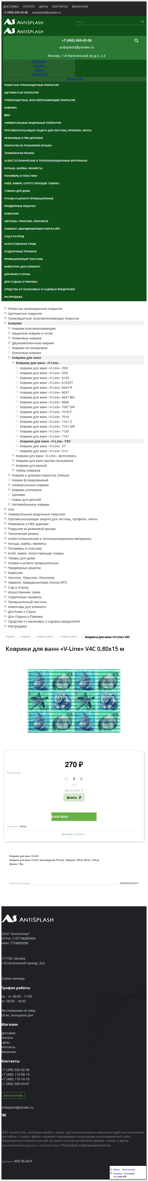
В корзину (59, 817)
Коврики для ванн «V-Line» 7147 (44, 436)
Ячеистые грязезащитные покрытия (35, 308)
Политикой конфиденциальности (86, 1145)
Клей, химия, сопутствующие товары (36, 553)
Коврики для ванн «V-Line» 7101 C (46, 421)
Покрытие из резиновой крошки (32, 528)
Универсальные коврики (30, 485)
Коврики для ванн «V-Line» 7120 (44, 431)
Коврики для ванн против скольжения (44, 460)
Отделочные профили (25, 597)
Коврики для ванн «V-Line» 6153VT (46, 382)
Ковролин (15, 572)
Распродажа (17, 626)
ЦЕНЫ (43, 6)
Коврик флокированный (30, 480)
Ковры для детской (26, 499)
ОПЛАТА (29, 6)
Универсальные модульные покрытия (36, 514)
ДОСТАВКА (11, 6)
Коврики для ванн (26, 357)
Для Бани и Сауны (22, 611)
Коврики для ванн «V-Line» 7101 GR (47, 426)
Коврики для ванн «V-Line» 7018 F (46, 411)
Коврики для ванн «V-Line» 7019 (44, 416)
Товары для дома (21, 558)
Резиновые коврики (27, 338)
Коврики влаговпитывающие (34, 328)
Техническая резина (23, 533)
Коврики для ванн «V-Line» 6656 (44, 402)
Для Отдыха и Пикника (25, 616)
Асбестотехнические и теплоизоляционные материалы (49, 538)
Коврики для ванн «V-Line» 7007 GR (47, 407)
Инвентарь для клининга (27, 606)
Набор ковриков (28, 470)
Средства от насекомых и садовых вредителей (44, 621)
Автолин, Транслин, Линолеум (31, 577)
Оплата (7, 1037)
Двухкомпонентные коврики (33, 343)
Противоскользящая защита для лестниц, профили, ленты (52, 519)
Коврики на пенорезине (29, 348)
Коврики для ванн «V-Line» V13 (44, 451)
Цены (5, 1042)
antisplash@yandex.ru (46, 12)
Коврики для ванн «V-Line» (38, 362)
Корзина (118, 1173)
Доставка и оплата (73, 834)
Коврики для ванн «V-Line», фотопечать (46, 455)
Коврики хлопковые (27, 489)
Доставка (8, 1032)
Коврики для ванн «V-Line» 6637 (44, 392)
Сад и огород (18, 587)
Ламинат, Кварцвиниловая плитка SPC (37, 582)
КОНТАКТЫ (60, 6)
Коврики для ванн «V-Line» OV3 (44, 368)
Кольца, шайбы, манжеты (27, 543)
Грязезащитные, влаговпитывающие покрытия (43, 318)
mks (11, 509)
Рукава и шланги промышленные (33, 563)
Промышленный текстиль (27, 602)
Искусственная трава (24, 592)
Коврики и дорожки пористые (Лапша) (40, 475)
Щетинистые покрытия (25, 313)
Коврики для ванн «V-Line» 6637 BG (47, 397)
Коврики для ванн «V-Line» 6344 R (46, 387)
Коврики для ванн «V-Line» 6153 (44, 377)
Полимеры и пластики (25, 548)
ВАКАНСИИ (80, 6)
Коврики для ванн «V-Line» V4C (45, 441)
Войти (117, 1169)
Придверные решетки (24, 567)
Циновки (18, 494)
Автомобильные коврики (30, 504)
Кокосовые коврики (26, 352)
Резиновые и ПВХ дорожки (28, 524)
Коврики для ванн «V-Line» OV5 (44, 373)
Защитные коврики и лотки (32, 333)
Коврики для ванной (31, 465)
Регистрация (128, 1169)
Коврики (15, 323)
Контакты (8, 1046)
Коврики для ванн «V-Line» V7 (43, 446)
